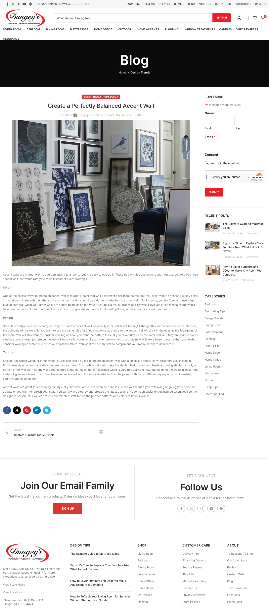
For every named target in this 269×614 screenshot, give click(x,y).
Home (122, 72)
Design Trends (140, 72)
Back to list (101, 432)
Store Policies (191, 601)
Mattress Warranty (194, 581)
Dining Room (213, 325)
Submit (214, 192)
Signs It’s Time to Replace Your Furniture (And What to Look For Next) (243, 247)
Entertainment (214, 332)
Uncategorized (214, 394)
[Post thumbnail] (212, 228)
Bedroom (210, 304)
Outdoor (210, 380)
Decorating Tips (215, 311)
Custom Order (236, 574)
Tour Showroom (237, 588)
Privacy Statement (194, 594)
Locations (233, 594)
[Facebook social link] (7, 4)
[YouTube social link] (24, 4)
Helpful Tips (212, 345)
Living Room (213, 366)
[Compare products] (247, 18)
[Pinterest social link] (30, 4)
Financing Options (194, 560)
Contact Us (189, 588)
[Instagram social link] (18, 4)
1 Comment (251, 233)
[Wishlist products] (255, 18)
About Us (188, 574)
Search (221, 17)
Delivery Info (190, 553)
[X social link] (13, 4)
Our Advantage (237, 560)
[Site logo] (25, 17)
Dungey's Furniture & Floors (96, 115)
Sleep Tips (211, 387)
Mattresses (212, 373)
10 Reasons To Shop (240, 553)
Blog (230, 581)
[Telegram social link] (47, 410)
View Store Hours (14, 584)
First (208, 128)
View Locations (12, 592)
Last (239, 128)
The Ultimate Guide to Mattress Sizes (94, 553)
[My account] (239, 18)
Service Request (193, 567)
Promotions (234, 601)
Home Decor (110, 96)
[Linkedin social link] (37, 410)
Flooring (210, 338)
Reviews (232, 567)
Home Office (213, 359)
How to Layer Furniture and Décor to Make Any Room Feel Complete (242, 270)
